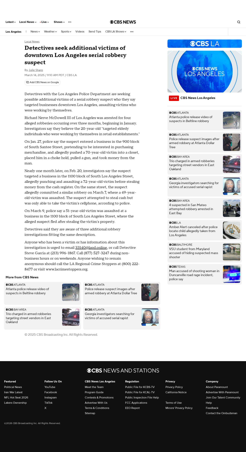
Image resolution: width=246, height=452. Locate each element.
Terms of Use (174, 402)
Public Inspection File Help (142, 397)
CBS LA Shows (115, 31)
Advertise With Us (96, 402)
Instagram (50, 397)
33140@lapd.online (91, 247)
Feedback (212, 408)
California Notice (176, 392)
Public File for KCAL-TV (140, 392)
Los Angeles (13, 32)
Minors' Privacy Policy (179, 408)
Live (44, 22)
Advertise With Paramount (222, 392)
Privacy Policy (174, 387)
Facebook (50, 392)
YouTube (49, 387)
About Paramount (217, 387)
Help (209, 402)
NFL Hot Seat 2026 (16, 397)
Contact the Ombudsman (221, 413)
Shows (58, 22)
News (34, 31)
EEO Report (132, 408)
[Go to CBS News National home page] (123, 22)
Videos (79, 31)
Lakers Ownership (15, 402)
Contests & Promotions (99, 397)
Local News (27, 22)
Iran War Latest (13, 392)
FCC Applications (136, 402)
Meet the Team (94, 387)
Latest (10, 22)
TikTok (48, 402)
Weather (49, 31)
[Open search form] (238, 22)
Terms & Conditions (97, 408)
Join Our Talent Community (223, 397)
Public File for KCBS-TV (140, 387)
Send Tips (95, 31)
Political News (13, 387)
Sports (65, 31)
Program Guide (94, 392)
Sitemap (90, 413)
